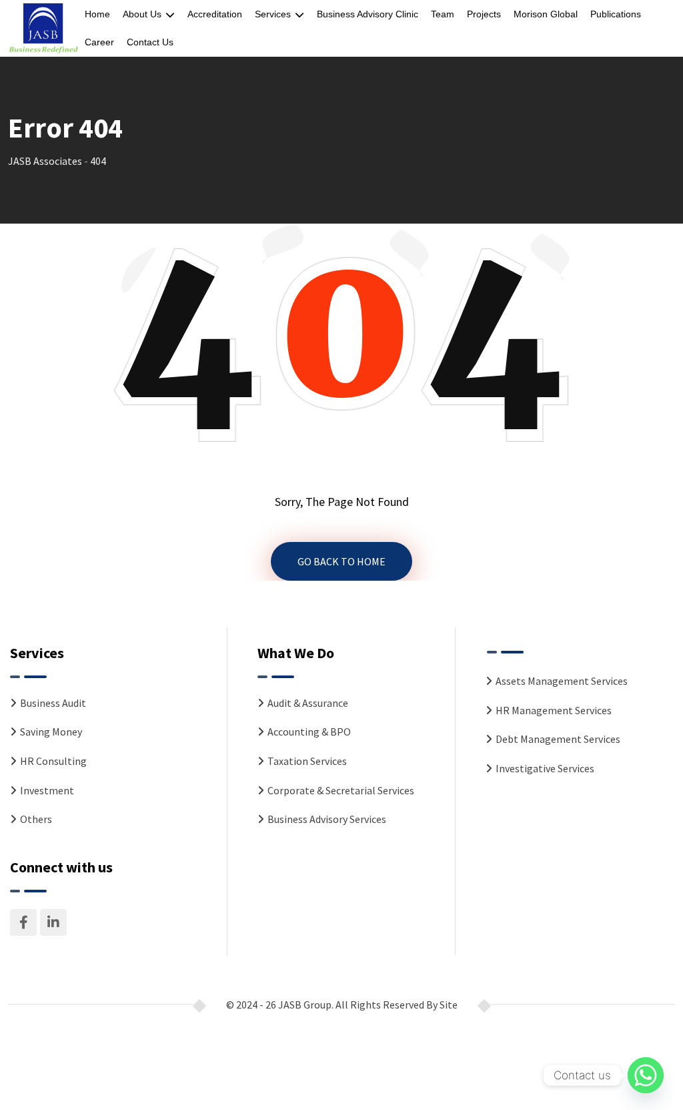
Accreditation (214, 14)
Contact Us (150, 42)
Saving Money (51, 731)
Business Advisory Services (326, 819)
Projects (484, 14)
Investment (47, 790)
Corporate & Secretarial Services (340, 790)
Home (97, 14)
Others (36, 819)
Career (99, 42)
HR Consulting (53, 761)
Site (449, 1004)
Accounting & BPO (309, 731)
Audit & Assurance (307, 703)
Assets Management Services (562, 680)
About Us (142, 14)
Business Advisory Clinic (367, 14)
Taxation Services (307, 761)
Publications (615, 14)
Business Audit (53, 703)
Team (442, 14)
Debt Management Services (558, 739)
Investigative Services (545, 768)
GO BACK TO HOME (341, 561)
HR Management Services (554, 710)
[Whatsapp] (646, 1075)
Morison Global (546, 14)
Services (273, 14)
